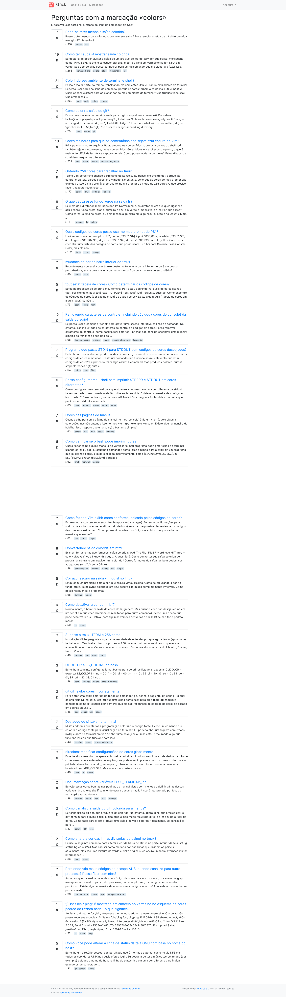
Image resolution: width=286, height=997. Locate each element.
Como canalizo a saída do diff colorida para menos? (105, 808)
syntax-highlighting (103, 742)
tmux (87, 192)
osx (76, 712)
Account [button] (228, 4)
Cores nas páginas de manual (88, 415)
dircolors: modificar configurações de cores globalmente (109, 752)
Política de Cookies (130, 988)
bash (86, 101)
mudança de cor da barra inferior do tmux (97, 262)
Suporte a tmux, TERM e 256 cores (92, 635)
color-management (110, 161)
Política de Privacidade (71, 992)
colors (79, 44)
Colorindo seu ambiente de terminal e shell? (99, 80)
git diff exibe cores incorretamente (92, 691)
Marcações (96, 4)
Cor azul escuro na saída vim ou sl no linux (98, 578)
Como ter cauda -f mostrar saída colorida (97, 54)
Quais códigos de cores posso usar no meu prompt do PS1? (111, 232)
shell (79, 101)
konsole (106, 192)
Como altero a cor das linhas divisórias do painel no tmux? (110, 839)
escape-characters (121, 340)
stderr (114, 405)
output (120, 568)
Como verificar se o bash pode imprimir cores (100, 441)
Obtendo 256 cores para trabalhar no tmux (98, 171)
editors (95, 161)
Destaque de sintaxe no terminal (90, 722)
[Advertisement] (119, 492)
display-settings (109, 681)
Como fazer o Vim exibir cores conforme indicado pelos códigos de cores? (123, 518)
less (87, 44)
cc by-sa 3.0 (202, 988)
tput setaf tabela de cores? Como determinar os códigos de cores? (117, 284)
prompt (104, 101)
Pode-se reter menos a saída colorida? (95, 32)
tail (125, 71)
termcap (110, 431)
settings (96, 192)
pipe (86, 370)
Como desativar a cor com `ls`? (90, 605)
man (93, 431)
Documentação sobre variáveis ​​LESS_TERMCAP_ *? (105, 782)
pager (100, 431)
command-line (83, 71)
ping (91, 933)
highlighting (115, 71)
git (94, 131)
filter (93, 370)
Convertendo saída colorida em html (93, 548)
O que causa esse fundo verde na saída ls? (98, 201)
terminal (79, 222)
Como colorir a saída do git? (87, 111)
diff (112, 568)
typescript (138, 340)
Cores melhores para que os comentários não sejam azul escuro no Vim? (122, 141)
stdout (105, 405)
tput (93, 305)
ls (87, 222)
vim (77, 161)
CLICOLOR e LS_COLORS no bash (91, 665)
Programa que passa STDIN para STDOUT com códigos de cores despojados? (126, 350)
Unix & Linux (79, 4)
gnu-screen (79, 968)
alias (104, 71)
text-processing (82, 340)
